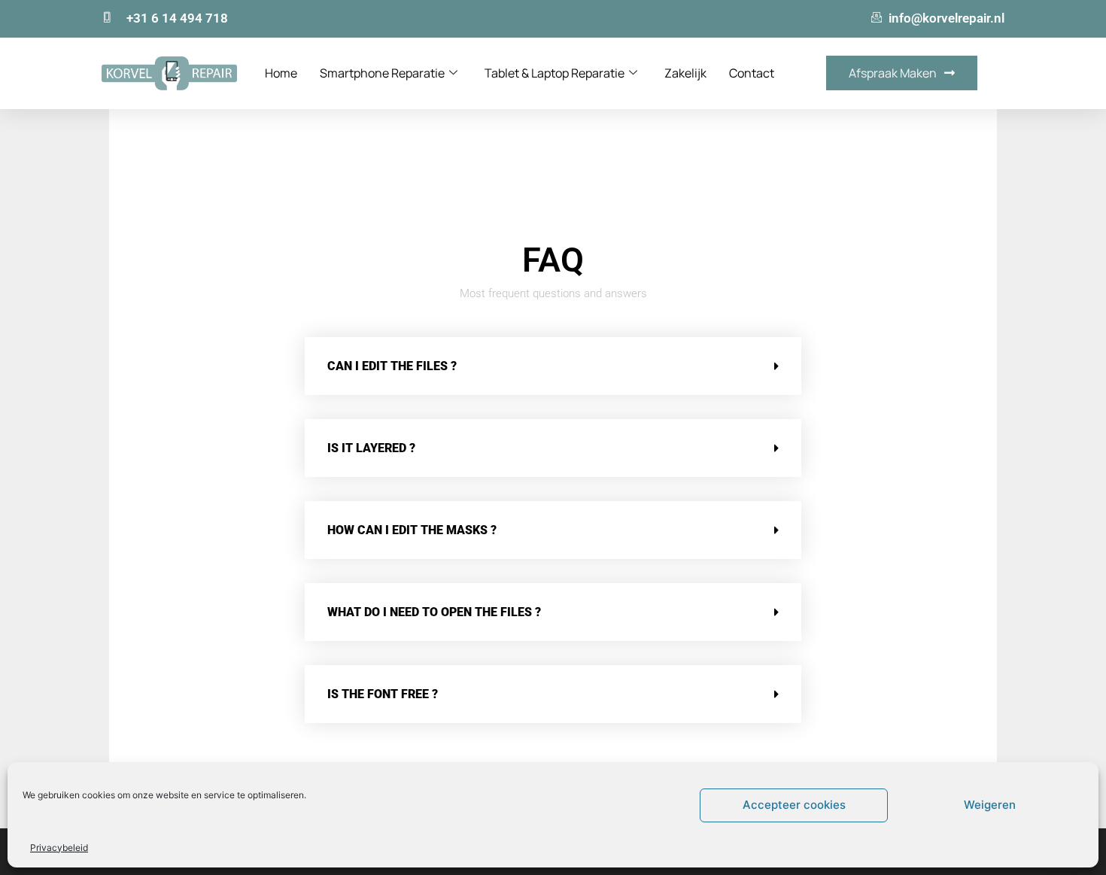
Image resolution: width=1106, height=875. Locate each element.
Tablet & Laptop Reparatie (554, 73)
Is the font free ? (382, 694)
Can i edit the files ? (392, 366)
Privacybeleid (59, 847)
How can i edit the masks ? (412, 530)
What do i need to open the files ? (434, 612)
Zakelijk (685, 73)
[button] (553, 366)
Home (281, 73)
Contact (751, 73)
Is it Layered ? (371, 448)
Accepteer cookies (794, 805)
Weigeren (990, 805)
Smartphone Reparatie (382, 73)
